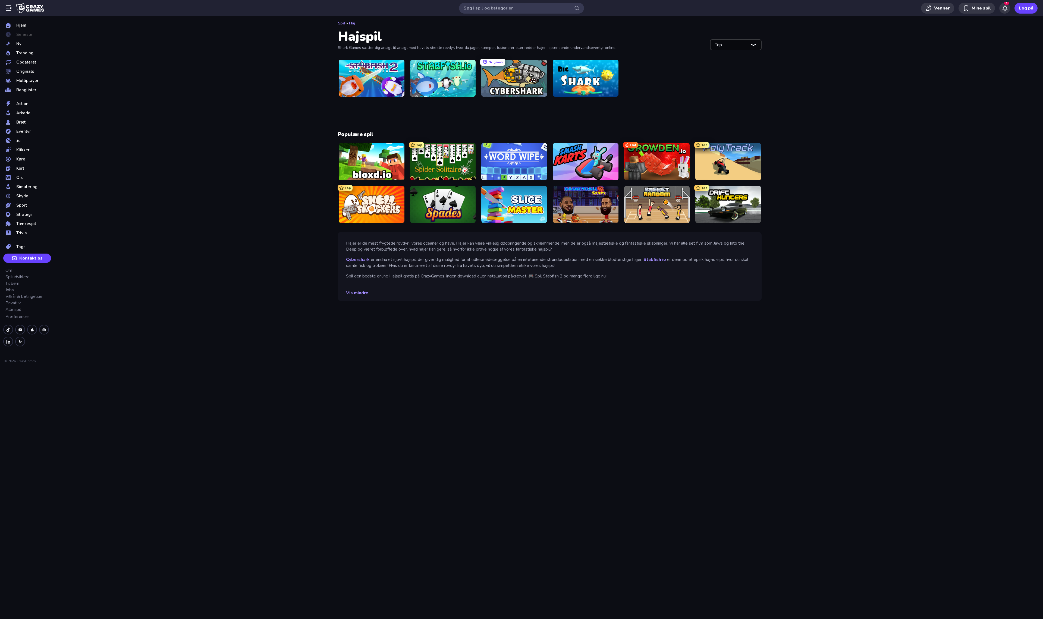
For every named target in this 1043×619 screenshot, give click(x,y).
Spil (341, 23)
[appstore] (32, 329)
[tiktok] (8, 329)
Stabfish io (654, 260)
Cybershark (358, 260)
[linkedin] (8, 341)
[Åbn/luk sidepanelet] (8, 8)
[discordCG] (44, 329)
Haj (352, 23)
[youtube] (20, 329)
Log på (1026, 8)
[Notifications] (1004, 8)
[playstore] (20, 341)
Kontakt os (31, 258)
